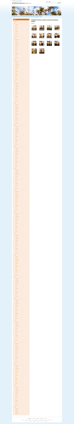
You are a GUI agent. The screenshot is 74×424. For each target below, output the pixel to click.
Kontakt (18, 0)
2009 (15, 385)
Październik (17, 64)
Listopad (16, 41)
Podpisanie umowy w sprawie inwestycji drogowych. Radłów (33, 16)
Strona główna (14, 0)
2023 (15, 81)
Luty (16, 34)
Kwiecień (22, 16)
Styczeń (16, 36)
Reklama (21, 0)
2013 (20, 16)
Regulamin (37, 418)
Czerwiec (16, 49)
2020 (15, 146)
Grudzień (16, 39)
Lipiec (16, 26)
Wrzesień (16, 44)
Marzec (16, 54)
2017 (15, 211)
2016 (15, 233)
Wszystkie (15, 21)
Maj (15, 29)
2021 (15, 124)
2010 (15, 363)
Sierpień (16, 24)
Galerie (18, 16)
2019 (15, 168)
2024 (15, 59)
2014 (15, 276)
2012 (15, 320)
